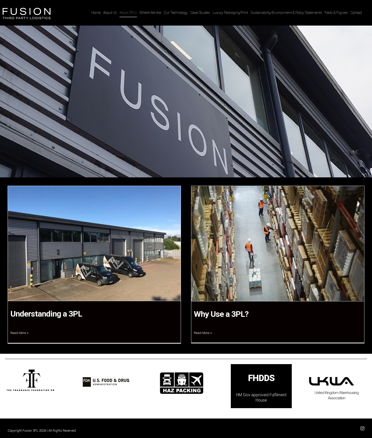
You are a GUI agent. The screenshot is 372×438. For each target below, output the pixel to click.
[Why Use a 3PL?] (277, 243)
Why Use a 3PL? (221, 314)
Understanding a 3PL (46, 314)
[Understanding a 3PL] (94, 243)
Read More (18, 333)
